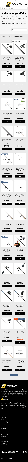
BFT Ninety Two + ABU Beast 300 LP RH (7, 278)
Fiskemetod (3, 36)
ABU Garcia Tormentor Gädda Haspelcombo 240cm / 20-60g (20, 142)
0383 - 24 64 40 (4, 434)
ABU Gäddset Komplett (20, 113)
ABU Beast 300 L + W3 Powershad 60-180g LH (6, 59)
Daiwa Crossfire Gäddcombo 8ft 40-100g (7, 362)
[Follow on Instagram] (26, 452)
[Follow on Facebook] (23, 452)
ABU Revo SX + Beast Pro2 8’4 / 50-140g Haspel (7, 224)
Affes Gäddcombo (19, 250)
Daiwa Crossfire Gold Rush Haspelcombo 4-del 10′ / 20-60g (20, 363)
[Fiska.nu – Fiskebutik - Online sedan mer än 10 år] (14, 4)
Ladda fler (14, 375)
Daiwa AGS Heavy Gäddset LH (20, 333)
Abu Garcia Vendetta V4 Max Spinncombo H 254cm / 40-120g (20, 169)
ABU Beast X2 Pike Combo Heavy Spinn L (7, 86)
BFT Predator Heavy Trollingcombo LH (7, 306)
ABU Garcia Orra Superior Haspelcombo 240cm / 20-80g (7, 142)
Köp (7, 121)
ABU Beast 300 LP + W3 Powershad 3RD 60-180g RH (19, 59)
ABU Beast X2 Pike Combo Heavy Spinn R (20, 86)
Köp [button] (7, 66)
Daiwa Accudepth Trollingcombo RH (6, 333)
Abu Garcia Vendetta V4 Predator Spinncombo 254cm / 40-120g (20, 197)
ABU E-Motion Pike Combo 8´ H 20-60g (7, 114)
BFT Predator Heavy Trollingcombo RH (20, 306)
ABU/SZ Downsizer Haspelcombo (6, 251)
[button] (2, 4)
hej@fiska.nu (3, 436)
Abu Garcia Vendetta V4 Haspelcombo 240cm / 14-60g (7, 169)
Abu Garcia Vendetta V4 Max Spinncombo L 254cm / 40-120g (7, 197)
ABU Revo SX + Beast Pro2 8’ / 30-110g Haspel (20, 224)
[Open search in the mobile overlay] (14, 8)
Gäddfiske (10, 36)
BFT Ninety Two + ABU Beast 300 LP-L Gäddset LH (20, 278)
